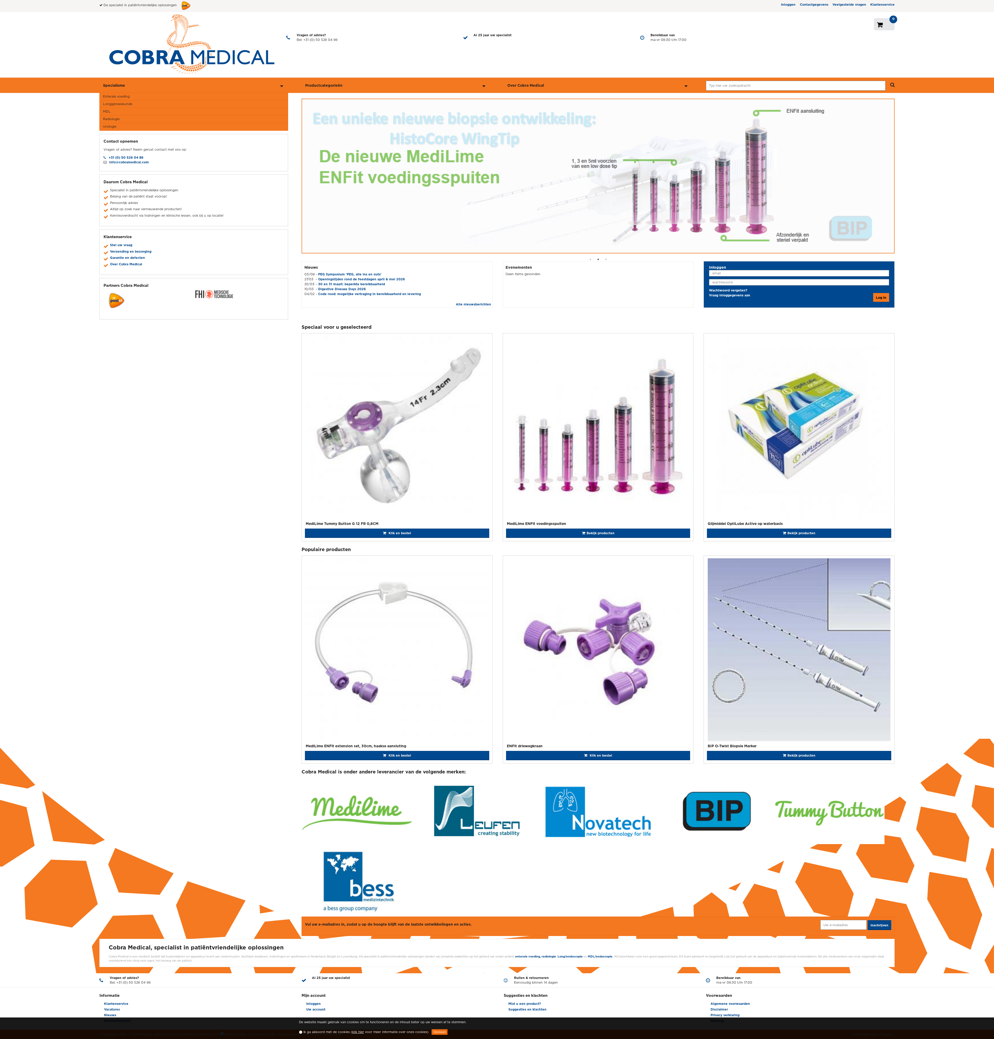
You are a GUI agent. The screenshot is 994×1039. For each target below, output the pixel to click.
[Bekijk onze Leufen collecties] (477, 812)
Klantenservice (882, 4)
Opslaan (439, 1032)
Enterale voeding (116, 96)
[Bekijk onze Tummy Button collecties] (829, 812)
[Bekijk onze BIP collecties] (718, 812)
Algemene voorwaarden (730, 1003)
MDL (107, 111)
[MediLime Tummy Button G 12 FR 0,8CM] (397, 428)
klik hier (358, 1032)
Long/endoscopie (570, 956)
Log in (881, 297)
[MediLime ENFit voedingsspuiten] (598, 428)
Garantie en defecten (127, 257)
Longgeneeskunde (117, 104)
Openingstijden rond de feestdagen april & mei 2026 (361, 279)
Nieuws (110, 1015)
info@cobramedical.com (129, 162)
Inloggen (788, 4)
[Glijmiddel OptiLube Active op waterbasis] (799, 428)
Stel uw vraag (121, 245)
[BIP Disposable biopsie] (598, 176)
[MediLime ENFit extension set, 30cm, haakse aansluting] (397, 650)
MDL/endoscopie (600, 956)
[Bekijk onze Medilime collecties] (357, 812)
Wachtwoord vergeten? (728, 290)
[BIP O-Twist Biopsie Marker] (799, 650)
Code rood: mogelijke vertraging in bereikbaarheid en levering (369, 294)
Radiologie (111, 119)
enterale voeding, (528, 956)
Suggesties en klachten (527, 1009)
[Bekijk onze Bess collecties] (357, 881)
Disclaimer (719, 1009)
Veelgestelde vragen (849, 4)
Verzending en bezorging (130, 251)
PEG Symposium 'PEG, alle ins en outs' (350, 274)
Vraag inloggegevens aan (729, 295)
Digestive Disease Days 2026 (342, 289)
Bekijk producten (801, 533)
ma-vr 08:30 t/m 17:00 (668, 37)
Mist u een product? (524, 1003)
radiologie (549, 956)
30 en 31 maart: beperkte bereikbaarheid (351, 284)
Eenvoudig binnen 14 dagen (536, 980)
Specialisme (114, 85)
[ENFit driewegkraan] (598, 650)
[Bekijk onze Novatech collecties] (598, 812)
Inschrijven (879, 925)
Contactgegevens (814, 4)
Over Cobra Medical (525, 85)
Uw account (315, 1009)
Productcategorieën (323, 85)
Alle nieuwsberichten (473, 304)
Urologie (109, 126)
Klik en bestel (399, 533)
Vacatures (112, 1009)
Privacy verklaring (725, 1015)
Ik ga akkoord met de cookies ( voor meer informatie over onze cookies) (365, 1032)
